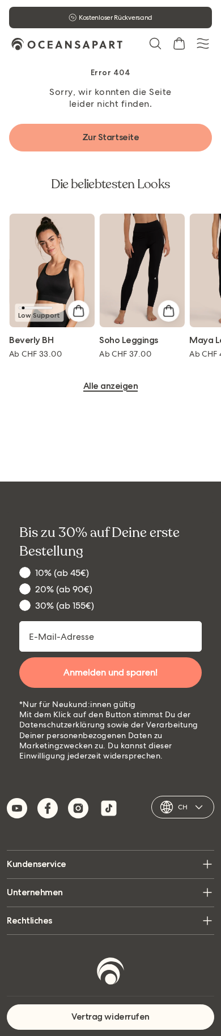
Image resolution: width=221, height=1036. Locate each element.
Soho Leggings (128, 340)
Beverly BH (31, 340)
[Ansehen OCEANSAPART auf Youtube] (17, 808)
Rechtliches (29, 920)
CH (183, 807)
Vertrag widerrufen (110, 1016)
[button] (155, 43)
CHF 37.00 (125, 354)
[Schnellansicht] (78, 311)
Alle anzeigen (110, 386)
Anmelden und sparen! (110, 672)
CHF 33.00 (35, 354)
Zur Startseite (110, 137)
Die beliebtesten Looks (111, 184)
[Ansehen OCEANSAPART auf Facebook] (47, 808)
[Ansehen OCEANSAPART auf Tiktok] (109, 808)
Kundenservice (36, 864)
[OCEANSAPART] (66, 44)
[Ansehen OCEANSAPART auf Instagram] (78, 808)
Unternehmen (35, 892)
